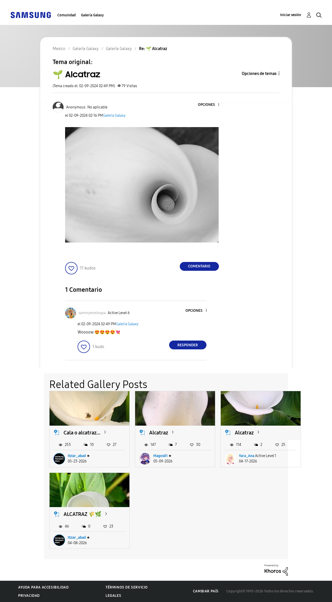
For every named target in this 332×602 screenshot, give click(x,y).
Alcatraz (158, 433)
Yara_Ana (246, 456)
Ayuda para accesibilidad (43, 587)
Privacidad (29, 595)
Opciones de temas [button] (259, 73)
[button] (210, 104)
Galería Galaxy (92, 15)
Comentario (199, 266)
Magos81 (160, 456)
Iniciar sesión (290, 15)
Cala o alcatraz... (82, 433)
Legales (113, 595)
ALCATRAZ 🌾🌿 (82, 514)
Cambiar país (206, 591)
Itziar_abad (77, 456)
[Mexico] (30, 14)
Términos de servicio (127, 587)
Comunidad (66, 15)
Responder (187, 345)
